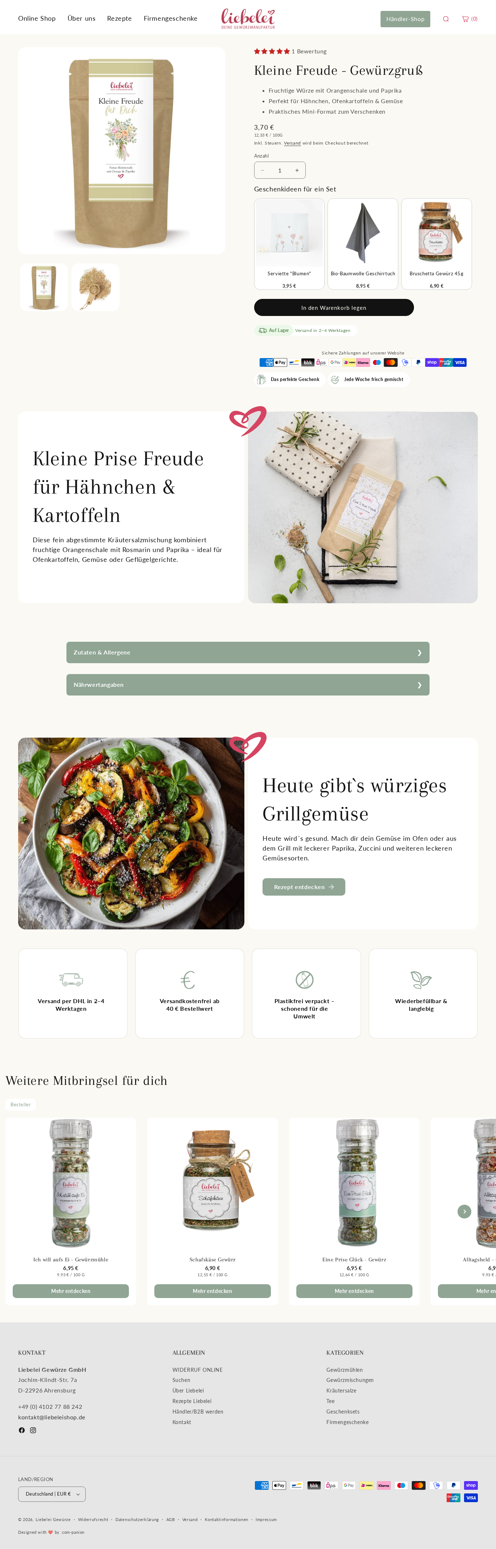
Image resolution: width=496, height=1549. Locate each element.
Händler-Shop (405, 18)
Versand (292, 143)
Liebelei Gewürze (53, 1519)
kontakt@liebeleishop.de (51, 1417)
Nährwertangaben (99, 684)
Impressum (266, 1519)
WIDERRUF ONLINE (197, 1370)
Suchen (181, 1380)
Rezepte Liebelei (192, 1401)
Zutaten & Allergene (102, 652)
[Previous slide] (31, 1211)
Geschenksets (342, 1411)
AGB (170, 1519)
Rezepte (119, 18)
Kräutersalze (341, 1390)
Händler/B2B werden (198, 1411)
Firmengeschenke (171, 18)
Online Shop (37, 18)
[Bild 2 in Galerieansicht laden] (95, 287)
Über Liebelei (188, 1390)
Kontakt (181, 1422)
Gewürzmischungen (350, 1380)
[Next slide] (464, 1211)
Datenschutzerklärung (137, 1519)
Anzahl (261, 156)
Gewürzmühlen (344, 1370)
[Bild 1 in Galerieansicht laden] (44, 287)
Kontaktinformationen (226, 1519)
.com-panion (73, 1532)
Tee (330, 1401)
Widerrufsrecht (93, 1519)
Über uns (82, 18)
